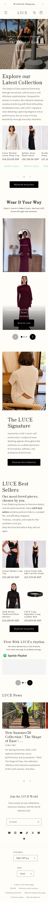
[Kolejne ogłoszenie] (43, 4)
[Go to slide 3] (26, 337)
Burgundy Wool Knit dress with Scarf (24, 311)
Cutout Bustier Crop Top (12, 572)
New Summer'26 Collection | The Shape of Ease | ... (23, 736)
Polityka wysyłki (17, 897)
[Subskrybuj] (38, 821)
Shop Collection (24, 50)
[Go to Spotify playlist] (22, 682)
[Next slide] (33, 337)
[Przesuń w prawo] (30, 177)
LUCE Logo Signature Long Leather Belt (32, 614)
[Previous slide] (15, 337)
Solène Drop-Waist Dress (29, 154)
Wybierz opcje (11, 165)
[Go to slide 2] (24, 337)
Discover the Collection (24, 462)
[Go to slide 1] (21, 337)
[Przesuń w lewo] (18, 177)
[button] (6, 12)
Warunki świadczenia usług (35, 893)
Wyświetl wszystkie (24, 184)
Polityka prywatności (13, 893)
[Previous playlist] (18, 682)
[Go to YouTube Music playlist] (25, 682)
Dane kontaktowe (33, 897)
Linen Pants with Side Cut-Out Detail (34, 572)
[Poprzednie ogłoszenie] (5, 4)
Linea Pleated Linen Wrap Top (10, 154)
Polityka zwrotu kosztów (28, 888)
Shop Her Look (24, 323)
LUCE (22, 885)
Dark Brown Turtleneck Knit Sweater (10, 614)
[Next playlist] (30, 682)
